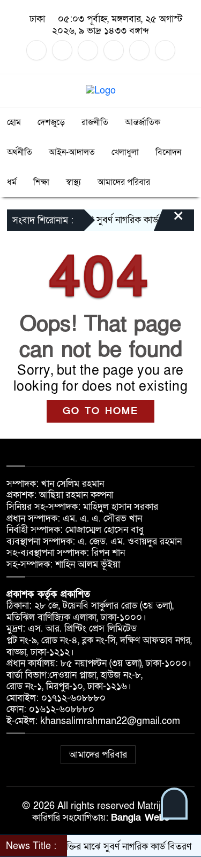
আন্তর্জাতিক (142, 122)
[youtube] (139, 50)
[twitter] (62, 50)
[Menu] (15, 91)
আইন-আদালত (72, 152)
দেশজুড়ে (51, 122)
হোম (14, 122)
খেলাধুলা (125, 152)
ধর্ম (12, 182)
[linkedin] (113, 50)
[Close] (169, 221)
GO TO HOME (100, 411)
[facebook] (36, 50)
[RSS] (165, 50)
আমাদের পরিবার (124, 182)
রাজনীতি (94, 122)
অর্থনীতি (19, 152)
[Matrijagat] (101, 90)
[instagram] (88, 50)
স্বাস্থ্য (73, 182)
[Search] (185, 91)
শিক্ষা (41, 182)
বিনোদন (168, 152)
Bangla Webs (140, 818)
